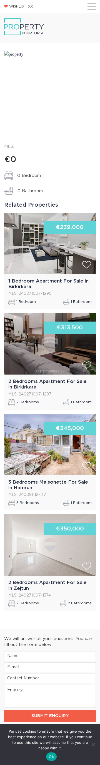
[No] (93, 744)
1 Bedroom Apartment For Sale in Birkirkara (48, 284)
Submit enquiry (50, 716)
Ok (51, 756)
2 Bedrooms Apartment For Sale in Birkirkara (47, 384)
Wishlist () (21, 6)
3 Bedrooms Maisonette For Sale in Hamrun (48, 485)
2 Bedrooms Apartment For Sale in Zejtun (47, 585)
